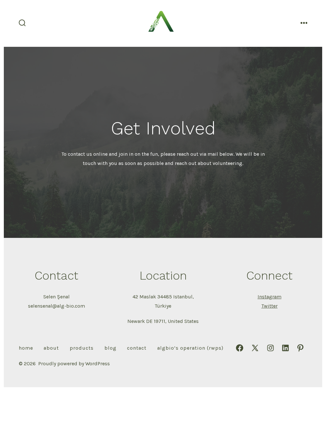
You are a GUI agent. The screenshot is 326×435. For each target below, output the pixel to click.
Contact (136, 348)
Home (26, 348)
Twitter (269, 306)
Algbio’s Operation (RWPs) (190, 348)
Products (82, 348)
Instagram (269, 297)
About (51, 348)
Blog (110, 348)
